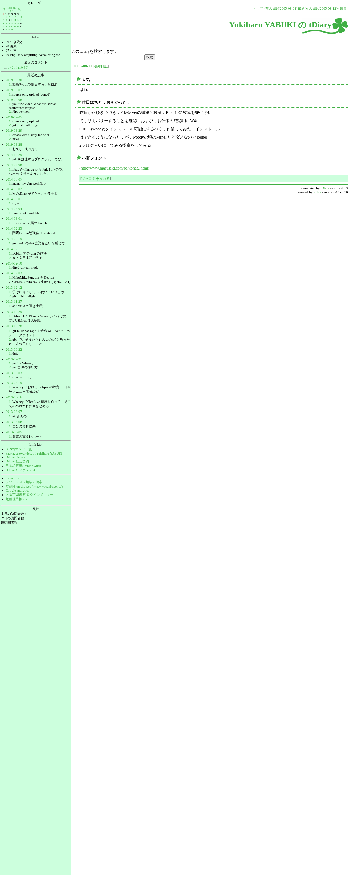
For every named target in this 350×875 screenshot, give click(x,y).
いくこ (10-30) (17, 67)
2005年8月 (12, 9)
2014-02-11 (14, 249)
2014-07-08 (14, 165)
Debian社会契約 (17, 461)
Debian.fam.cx (16, 457)
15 (5, 23)
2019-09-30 (14, 80)
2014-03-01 (14, 218)
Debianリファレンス (21, 470)
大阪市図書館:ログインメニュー (29, 495)
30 (8, 29)
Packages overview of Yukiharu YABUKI (34, 453)
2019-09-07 (14, 90)
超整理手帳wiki (17, 499)
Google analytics (17, 490)
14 (2, 23)
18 (15, 23)
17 (12, 23)
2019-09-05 (14, 117)
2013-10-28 (14, 326)
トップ (258, 8)
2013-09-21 (14, 359)
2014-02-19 (14, 239)
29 (5, 29)
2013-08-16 (14, 397)
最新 (301, 8)
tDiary (325, 188)
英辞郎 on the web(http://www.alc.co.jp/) (34, 486)
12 (18, 20)
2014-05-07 (14, 179)
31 (12, 29)
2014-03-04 (14, 209)
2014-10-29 (14, 155)
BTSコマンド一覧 (19, 449)
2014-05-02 (14, 189)
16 (8, 23)
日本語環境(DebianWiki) (23, 466)
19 (18, 23)
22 (5, 26)
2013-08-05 (14, 432)
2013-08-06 (14, 422)
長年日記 (101, 66)
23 (8, 26)
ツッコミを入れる (95, 178)
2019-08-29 (14, 130)
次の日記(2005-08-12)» (322, 8)
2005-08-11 (82, 66)
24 (12, 26)
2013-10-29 (14, 312)
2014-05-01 (14, 199)
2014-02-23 (14, 228)
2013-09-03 (14, 373)
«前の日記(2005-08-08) (280, 8)
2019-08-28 (14, 144)
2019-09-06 (14, 100)
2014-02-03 (14, 273)
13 (21, 20)
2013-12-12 (14, 287)
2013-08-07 (14, 412)
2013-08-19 (14, 383)
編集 (343, 8)
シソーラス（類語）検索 (24, 482)
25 (15, 26)
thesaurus (12, 478)
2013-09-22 (14, 349)
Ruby (317, 192)
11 (15, 20)
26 (18, 26)
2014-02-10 (14, 263)
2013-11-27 (14, 301)
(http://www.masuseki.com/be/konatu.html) (114, 168)
